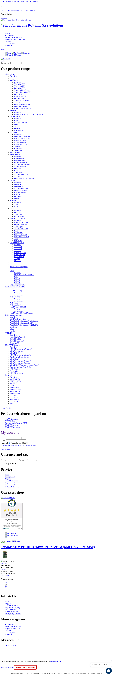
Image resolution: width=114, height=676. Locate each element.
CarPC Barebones (11, 419)
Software (13, 110)
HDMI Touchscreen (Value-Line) (21, 355)
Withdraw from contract (25, 667)
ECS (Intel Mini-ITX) (22, 104)
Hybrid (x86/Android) (17, 337)
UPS (16, 170)
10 (6, 583)
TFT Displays (10, 421)
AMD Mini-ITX (20, 96)
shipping (3, 569)
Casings (12, 180)
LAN (16, 231)
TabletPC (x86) (15, 339)
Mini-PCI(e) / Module (17, 219)
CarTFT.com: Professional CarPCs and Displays (18, 10)
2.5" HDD (18, 249)
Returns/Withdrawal (12, 487)
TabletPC (8, 41)
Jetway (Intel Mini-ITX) (22, 92)
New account (5, 449)
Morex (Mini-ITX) (20, 186)
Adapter (17, 259)
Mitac (12, 329)
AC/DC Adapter (20, 166)
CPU (16, 206)
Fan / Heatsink (19, 217)
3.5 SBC (17, 102)
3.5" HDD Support (21, 188)
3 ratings (4, 563)
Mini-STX (18, 198)
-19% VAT (14, 464)
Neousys (13, 385)
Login (3, 440)
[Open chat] (109, 671)
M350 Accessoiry (20, 190)
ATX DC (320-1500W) (22, 164)
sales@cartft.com (55, 661)
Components (9, 35)
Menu (3, 49)
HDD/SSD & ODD (17, 243)
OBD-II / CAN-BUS (21, 237)
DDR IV (17, 283)
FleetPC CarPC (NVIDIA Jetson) (21, 313)
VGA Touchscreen (16, 351)
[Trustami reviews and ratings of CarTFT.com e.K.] (12, 529)
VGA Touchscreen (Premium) (20, 361)
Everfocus (13, 327)
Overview (13, 76)
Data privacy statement (13, 614)
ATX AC (17, 176)
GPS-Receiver (15, 116)
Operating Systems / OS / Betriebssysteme (29, 114)
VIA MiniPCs (15, 391)
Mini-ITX (17, 184)
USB (16, 120)
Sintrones (13, 403)
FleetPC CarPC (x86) (17, 291)
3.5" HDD (18, 247)
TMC (16, 126)
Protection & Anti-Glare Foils (20, 367)
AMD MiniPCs (15, 381)
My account (10, 432)
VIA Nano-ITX (19, 86)
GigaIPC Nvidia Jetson (18, 319)
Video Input (18, 227)
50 (6, 587)
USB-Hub (17, 148)
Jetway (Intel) (14, 387)
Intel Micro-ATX (20, 98)
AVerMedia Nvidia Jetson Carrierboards (24, 321)
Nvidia (12, 331)
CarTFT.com (16, 55)
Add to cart (5, 575)
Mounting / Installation (22, 136)
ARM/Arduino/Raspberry (19, 267)
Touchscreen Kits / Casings (19, 357)
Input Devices (15, 152)
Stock (14, 541)
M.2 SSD (17, 261)
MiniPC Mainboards (12, 427)
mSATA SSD (19, 257)
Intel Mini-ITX (19, 88)
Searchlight (18, 150)
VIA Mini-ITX (19, 84)
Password (4, 443)
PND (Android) (15, 305)
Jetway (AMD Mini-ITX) (23, 100)
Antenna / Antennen (21, 122)
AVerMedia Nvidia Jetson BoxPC (22, 323)
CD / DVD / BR (20, 253)
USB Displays (15, 369)
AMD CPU (18, 215)
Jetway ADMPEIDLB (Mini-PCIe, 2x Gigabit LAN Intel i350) (48, 547)
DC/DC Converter (20, 162)
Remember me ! (16, 443)
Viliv (16, 204)
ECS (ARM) (14, 401)
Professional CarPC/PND (14, 37)
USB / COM (18, 233)
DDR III (17, 281)
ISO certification (11, 485)
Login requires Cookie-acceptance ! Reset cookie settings (18, 445)
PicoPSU (17, 168)
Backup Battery (19, 158)
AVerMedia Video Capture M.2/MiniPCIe (24, 325)
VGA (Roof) (14, 359)
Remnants (13, 200)
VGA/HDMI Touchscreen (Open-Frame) (24, 365)
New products (10, 477)
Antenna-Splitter (20, 142)
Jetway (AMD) (15, 389)
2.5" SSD (17, 251)
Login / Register (6, 408)
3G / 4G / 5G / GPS (21, 229)
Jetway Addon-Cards (21, 90)
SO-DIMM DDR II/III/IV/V (24, 275)
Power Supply (15, 154)
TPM (16, 239)
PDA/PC (17, 128)
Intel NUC (18, 94)
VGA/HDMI (14, 353)
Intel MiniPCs (15, 379)
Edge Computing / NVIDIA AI (16, 39)
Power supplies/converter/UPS (16, 423)
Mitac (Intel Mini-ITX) (22, 106)
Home (7, 33)
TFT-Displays (10, 43)
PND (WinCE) (15, 297)
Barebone (8, 45)
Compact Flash (19, 255)
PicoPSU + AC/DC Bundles (24, 178)
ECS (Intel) (14, 395)
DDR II (17, 279)
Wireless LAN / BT (21, 223)
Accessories (18, 130)
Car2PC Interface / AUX (23, 138)
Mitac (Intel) (14, 399)
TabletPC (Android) (17, 341)
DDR (16, 277)
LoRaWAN (18, 241)
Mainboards (14, 80)
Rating (9, 541)
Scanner (17, 146)
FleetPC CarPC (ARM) (18, 307)
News (7, 475)
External (17, 194)
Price (18, 541)
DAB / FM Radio (20, 235)
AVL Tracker (14, 303)
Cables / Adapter (20, 140)
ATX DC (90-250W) (21, 174)
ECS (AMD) (14, 397)
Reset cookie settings (7, 667)
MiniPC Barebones (12, 425)
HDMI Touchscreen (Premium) (21, 349)
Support (8, 479)
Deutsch (4, 18)
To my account (10, 645)
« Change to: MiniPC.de (19, 1)
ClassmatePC (14, 343)
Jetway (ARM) (15, 393)
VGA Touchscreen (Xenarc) (20, 363)
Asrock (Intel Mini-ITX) (22, 108)
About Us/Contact (11, 481)
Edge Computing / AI (17, 285)
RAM (12, 271)
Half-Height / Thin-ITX (22, 192)
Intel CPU (17, 213)
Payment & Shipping (12, 483)
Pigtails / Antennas (20, 225)
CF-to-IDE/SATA (20, 144)
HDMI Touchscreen (17, 373)
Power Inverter (19, 160)
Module (17, 124)
